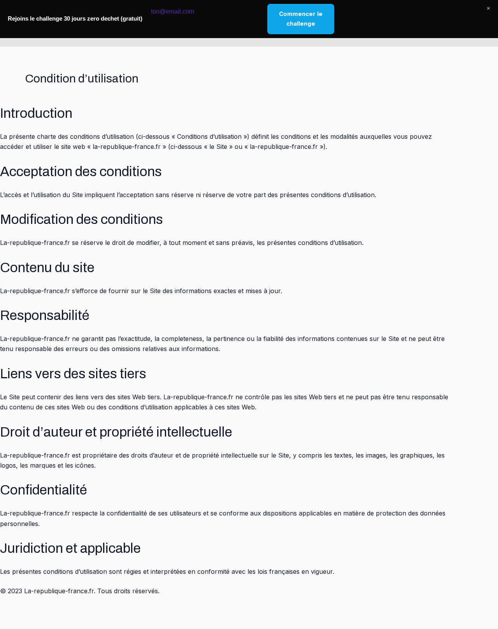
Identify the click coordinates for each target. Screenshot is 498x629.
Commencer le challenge (301, 18)
